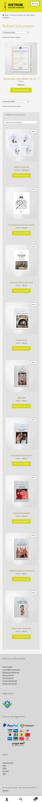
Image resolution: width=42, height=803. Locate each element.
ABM (4, 765)
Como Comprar (8, 678)
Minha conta (7, 799)
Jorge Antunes (7, 763)
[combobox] (21, 122)
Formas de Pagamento (10, 672)
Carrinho (32, 797)
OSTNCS (5, 771)
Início (6, 15)
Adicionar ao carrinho (21, 90)
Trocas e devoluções (9, 681)
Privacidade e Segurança (11, 670)
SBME (4, 768)
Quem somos (7, 667)
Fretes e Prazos (8, 675)
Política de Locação (9, 684)
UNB (4, 774)
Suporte (5, 790)
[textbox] (21, 122)
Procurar (21, 799)
